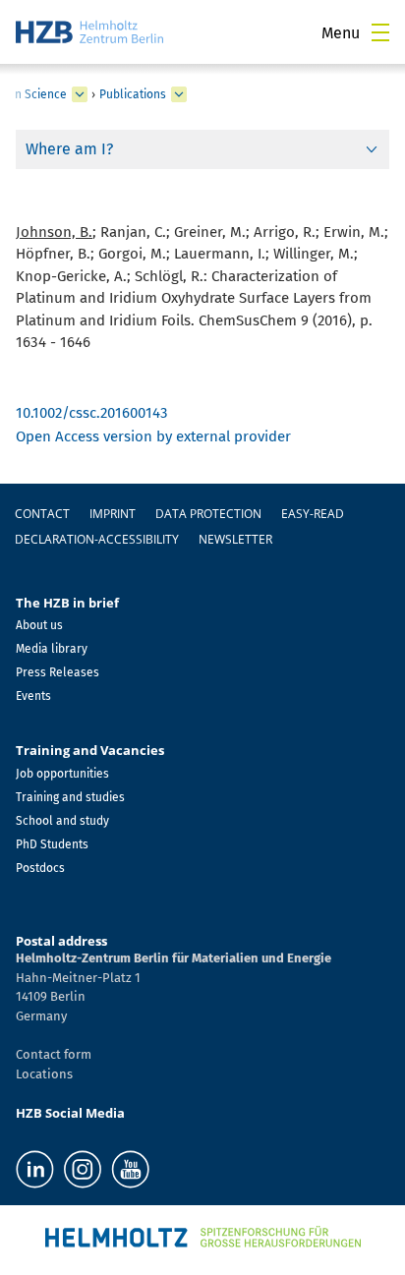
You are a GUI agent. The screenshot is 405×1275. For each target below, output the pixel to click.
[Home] (89, 32)
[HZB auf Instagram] (82, 1169)
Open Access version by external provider (153, 436)
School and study (62, 821)
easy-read (312, 513)
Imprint (112, 513)
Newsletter (235, 539)
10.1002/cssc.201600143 (92, 413)
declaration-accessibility (97, 539)
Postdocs (40, 868)
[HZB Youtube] (130, 1169)
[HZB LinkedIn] (35, 1169)
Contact (42, 513)
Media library (51, 649)
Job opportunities (62, 774)
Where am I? (69, 149)
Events (33, 696)
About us (39, 625)
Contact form (53, 1054)
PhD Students (52, 844)
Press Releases (57, 672)
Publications (132, 94)
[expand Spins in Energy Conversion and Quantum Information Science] (79, 94)
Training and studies (70, 797)
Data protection (208, 513)
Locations (44, 1074)
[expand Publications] (179, 94)
